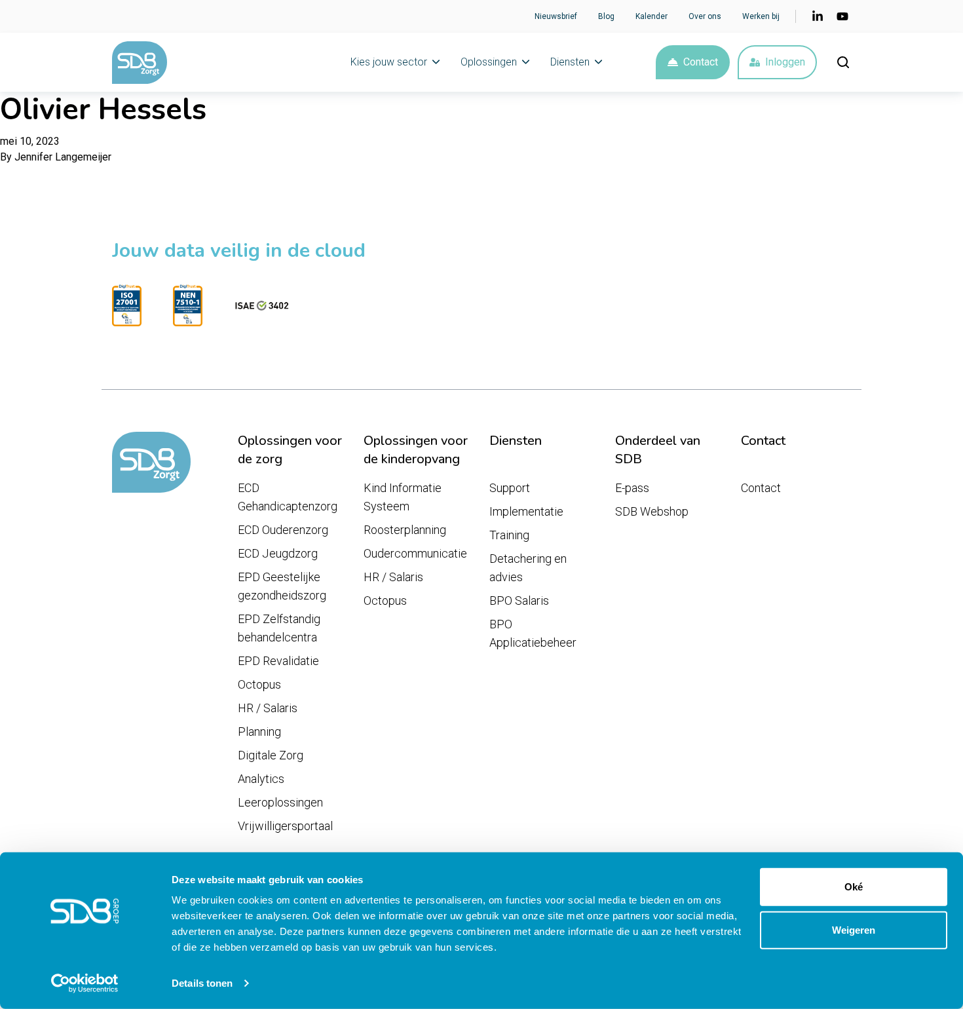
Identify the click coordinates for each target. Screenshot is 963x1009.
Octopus (259, 684)
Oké (853, 886)
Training (509, 535)
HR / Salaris (267, 708)
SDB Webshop (652, 511)
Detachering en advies (528, 568)
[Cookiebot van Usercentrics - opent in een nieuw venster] (85, 983)
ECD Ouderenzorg (283, 530)
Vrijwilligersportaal (285, 826)
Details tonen (202, 983)
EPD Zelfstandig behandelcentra (279, 628)
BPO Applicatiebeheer (532, 633)
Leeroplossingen (280, 802)
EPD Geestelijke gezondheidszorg (282, 586)
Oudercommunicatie (415, 553)
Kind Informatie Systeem (403, 497)
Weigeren (853, 929)
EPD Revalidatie (278, 661)
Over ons (705, 16)
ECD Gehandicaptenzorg (287, 497)
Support (509, 488)
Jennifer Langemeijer (62, 157)
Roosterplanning (405, 530)
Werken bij (761, 16)
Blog (606, 16)
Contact (700, 62)
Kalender (651, 16)
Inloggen (785, 62)
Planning (259, 731)
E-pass (632, 488)
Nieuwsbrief (556, 16)
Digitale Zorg (270, 755)
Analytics (261, 779)
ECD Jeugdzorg (278, 553)
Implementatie (526, 511)
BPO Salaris (519, 600)
